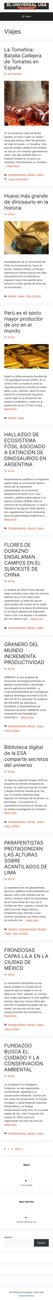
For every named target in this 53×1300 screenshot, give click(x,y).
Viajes (40, 174)
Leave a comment (18, 179)
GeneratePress (26, 1295)
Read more (13, 165)
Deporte (12, 929)
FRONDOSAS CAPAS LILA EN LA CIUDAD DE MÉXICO (26, 959)
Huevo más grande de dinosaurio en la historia (26, 202)
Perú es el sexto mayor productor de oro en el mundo (23, 322)
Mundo (31, 174)
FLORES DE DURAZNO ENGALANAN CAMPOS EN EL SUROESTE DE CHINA (22, 560)
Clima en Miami (26, 1185)
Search (8, 1237)
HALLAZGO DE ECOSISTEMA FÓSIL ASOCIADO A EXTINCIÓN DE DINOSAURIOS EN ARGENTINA (25, 449)
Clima (19, 1222)
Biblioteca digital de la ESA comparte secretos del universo (26, 756)
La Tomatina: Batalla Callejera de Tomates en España (23, 58)
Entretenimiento (17, 174)
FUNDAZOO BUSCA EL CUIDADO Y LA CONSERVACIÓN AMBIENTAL (23, 1057)
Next (19, 1148)
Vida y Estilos (33, 296)
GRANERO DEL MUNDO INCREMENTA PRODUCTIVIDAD (24, 653)
